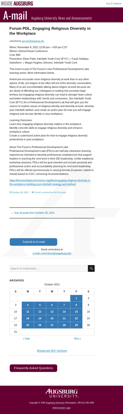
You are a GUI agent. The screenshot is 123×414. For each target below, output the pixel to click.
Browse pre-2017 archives (52, 350)
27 (52, 325)
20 (52, 318)
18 (27, 318)
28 (64, 325)
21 (64, 318)
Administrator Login (61, 408)
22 (76, 318)
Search (117, 3)
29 (76, 325)
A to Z (109, 3)
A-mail (15, 14)
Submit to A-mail (33, 241)
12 (39, 311)
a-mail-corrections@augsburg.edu (52, 253)
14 (64, 311)
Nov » (77, 338)
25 (27, 325)
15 (76, 311)
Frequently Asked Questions (33, 368)
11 (27, 311)
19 (39, 318)
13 (52, 311)
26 (39, 325)
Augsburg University (55, 403)
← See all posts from (33, 212)
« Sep (26, 338)
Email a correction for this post (50, 192)
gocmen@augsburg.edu (33, 41)
